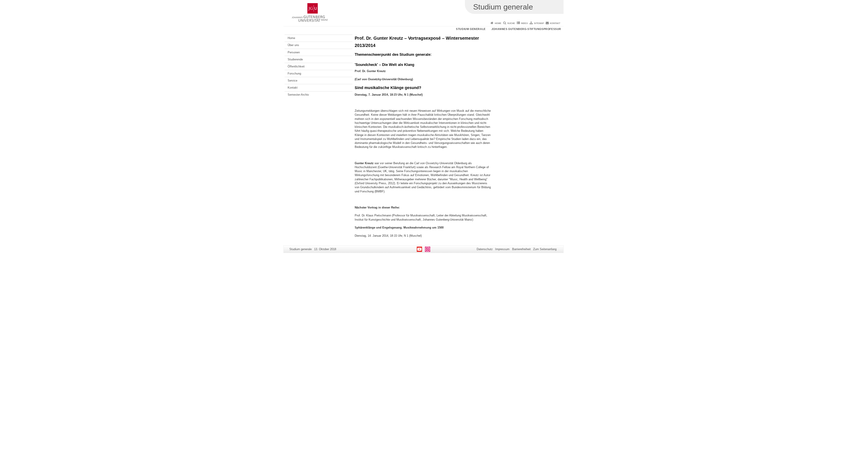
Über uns (293, 45)
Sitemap (539, 23)
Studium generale (471, 29)
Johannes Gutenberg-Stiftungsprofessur (526, 29)
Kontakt (555, 23)
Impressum (502, 249)
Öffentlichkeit (296, 66)
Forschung (294, 73)
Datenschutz (485, 249)
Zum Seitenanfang (545, 249)
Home (498, 23)
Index (524, 23)
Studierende (295, 59)
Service (292, 80)
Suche (511, 23)
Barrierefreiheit (521, 249)
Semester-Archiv (298, 94)
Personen (294, 52)
